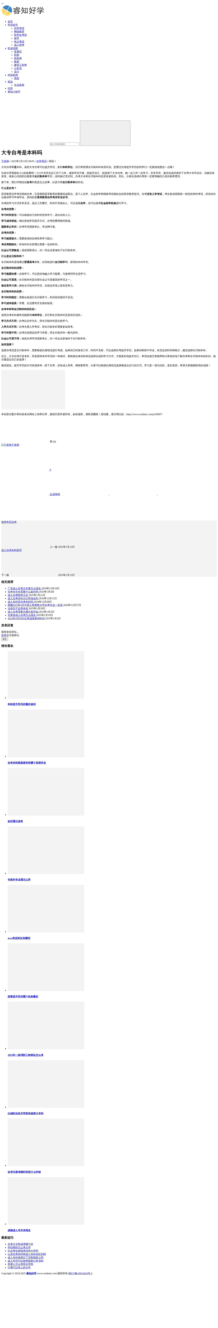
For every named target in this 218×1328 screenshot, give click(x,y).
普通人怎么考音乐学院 (20, 1264)
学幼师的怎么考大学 (19, 1247)
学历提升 (13, 25)
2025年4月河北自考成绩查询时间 (26, 618)
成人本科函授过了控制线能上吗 (25, 1257)
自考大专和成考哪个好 (20, 1244)
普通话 (18, 51)
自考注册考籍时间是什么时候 (24, 1172)
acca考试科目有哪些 (19, 938)
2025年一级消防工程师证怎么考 (25, 1055)
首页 (10, 21)
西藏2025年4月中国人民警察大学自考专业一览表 (35, 605)
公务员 (18, 68)
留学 (16, 38)
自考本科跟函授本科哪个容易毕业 (27, 762)
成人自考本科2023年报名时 (23, 598)
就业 (10, 81)
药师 (16, 55)
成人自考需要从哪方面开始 (23, 611)
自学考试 (19, 28)
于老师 (5, 161)
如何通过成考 (15, 821)
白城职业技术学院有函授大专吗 (25, 1113)
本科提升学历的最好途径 (22, 704)
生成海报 (54, 494)
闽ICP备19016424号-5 (80, 1273)
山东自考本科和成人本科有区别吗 (27, 1254)
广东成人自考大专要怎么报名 (24, 588)
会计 (16, 71)
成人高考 (19, 45)
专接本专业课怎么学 (19, 879)
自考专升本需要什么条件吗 (23, 591)
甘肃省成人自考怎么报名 (22, 615)
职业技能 (13, 48)
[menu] (2, 3)
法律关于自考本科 (18, 608)
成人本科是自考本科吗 (21, 601)
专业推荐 (19, 85)
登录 (3, 635)
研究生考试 (20, 35)
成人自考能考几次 (18, 595)
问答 (10, 88)
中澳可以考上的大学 (19, 1267)
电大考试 (19, 41)
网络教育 (19, 31)
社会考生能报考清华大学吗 (23, 1250)
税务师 (18, 58)
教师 (16, 61)
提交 (5, 639)
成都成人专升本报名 (19, 1230)
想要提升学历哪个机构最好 (23, 996)
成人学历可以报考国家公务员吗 (25, 1260)
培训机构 (13, 75)
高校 (16, 78)
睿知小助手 (14, 91)
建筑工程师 (20, 65)
